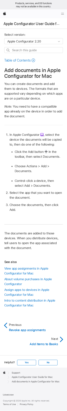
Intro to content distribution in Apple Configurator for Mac (29, 303)
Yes (26, 362)
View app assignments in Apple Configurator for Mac (26, 271)
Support (16, 373)
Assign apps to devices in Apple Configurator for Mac (26, 292)
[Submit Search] (8, 50)
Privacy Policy (26, 404)
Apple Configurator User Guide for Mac (32, 377)
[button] (20, 60)
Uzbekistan (8, 394)
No (48, 362)
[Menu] (62, 13)
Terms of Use (9, 404)
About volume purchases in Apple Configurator (28, 281)
